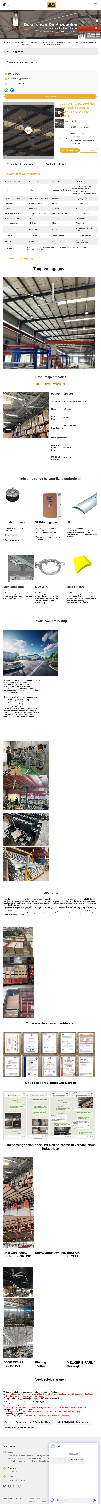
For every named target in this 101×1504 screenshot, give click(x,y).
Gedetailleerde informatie (20, 164)
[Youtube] (10, 1487)
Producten (16, 42)
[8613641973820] (15, 1487)
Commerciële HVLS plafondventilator (33, 1422)
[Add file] (52, 1500)
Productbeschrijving (56, 164)
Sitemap (19, 1498)
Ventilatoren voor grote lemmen (20, 1427)
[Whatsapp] (6, 90)
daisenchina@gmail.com (19, 79)
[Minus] (94, 1446)
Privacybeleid (8, 1498)
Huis (8, 42)
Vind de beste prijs (69, 150)
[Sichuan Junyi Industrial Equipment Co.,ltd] (51, 5)
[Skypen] (12, 90)
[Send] (95, 1500)
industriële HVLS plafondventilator (73, 1422)
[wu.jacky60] (20, 1487)
